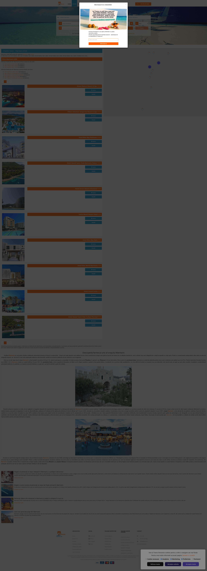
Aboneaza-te (103, 43)
